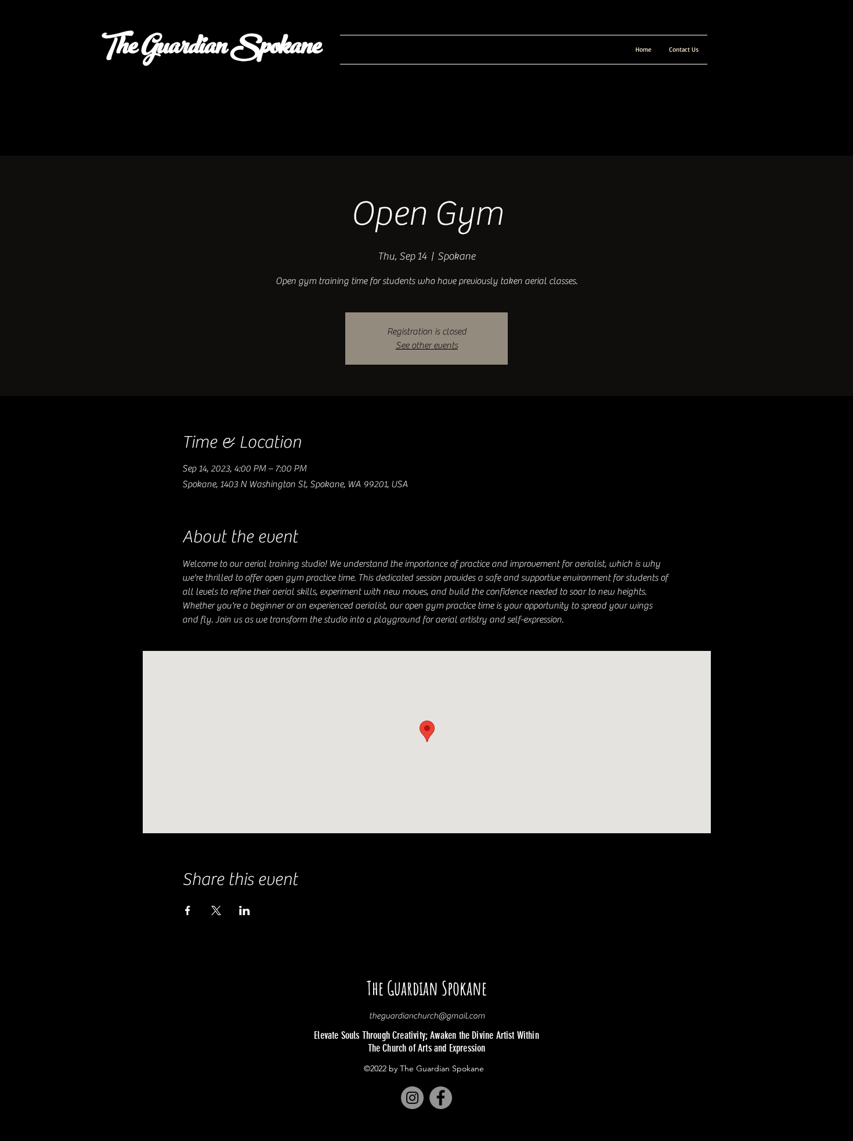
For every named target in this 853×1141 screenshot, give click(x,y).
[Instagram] (412, 1097)
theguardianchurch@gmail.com (427, 1016)
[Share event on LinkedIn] (244, 910)
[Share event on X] (216, 910)
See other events (427, 345)
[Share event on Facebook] (187, 910)
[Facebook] (440, 1097)
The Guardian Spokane (209, 49)
